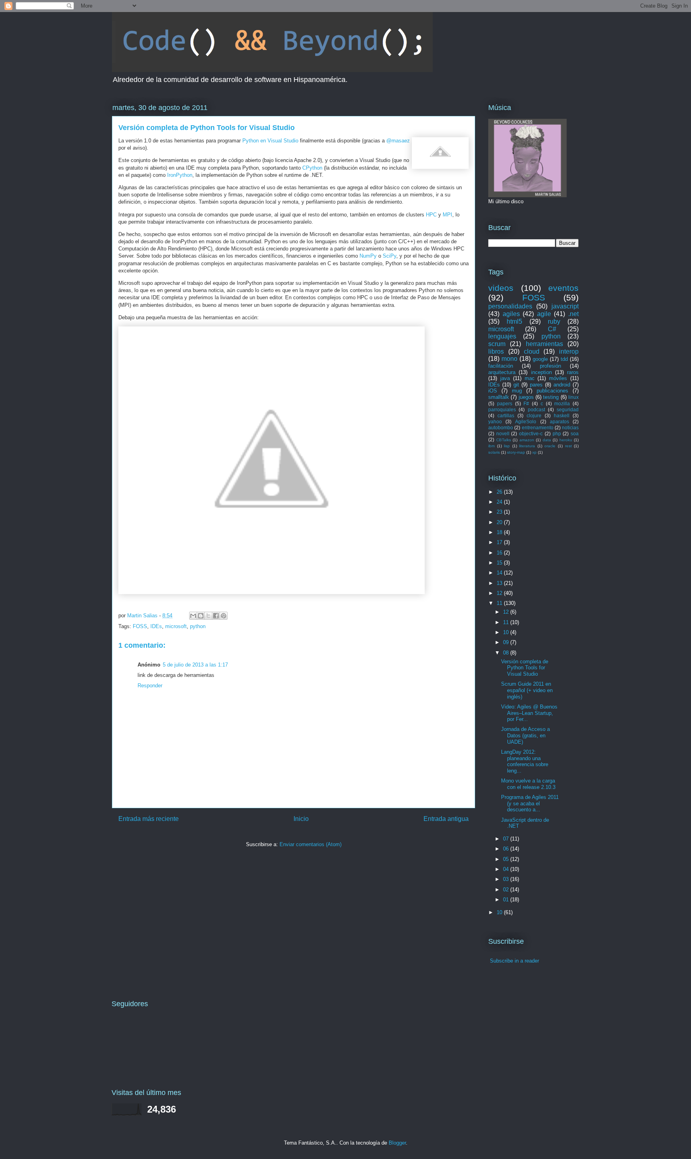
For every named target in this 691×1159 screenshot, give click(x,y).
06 (506, 849)
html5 (514, 321)
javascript (565, 306)
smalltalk (498, 397)
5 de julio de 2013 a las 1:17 (195, 665)
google (540, 359)
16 (500, 553)
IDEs (156, 626)
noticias (570, 427)
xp (534, 452)
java (505, 378)
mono (509, 358)
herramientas (544, 343)
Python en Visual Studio (270, 141)
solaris (494, 452)
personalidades (510, 306)
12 (500, 593)
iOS (492, 391)
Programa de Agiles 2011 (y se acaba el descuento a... (530, 803)
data (547, 440)
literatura (527, 446)
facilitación (500, 366)
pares (536, 385)
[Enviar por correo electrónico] (193, 616)
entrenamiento (537, 427)
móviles (558, 378)
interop (569, 351)
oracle (549, 446)
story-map (516, 452)
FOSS (140, 626)
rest (568, 446)
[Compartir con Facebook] (216, 616)
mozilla (562, 403)
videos (500, 287)
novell (502, 433)
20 (500, 522)
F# (526, 403)
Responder (150, 686)
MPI (447, 215)
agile (544, 313)
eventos (563, 287)
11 (500, 603)
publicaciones (552, 391)
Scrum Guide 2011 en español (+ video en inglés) (527, 690)
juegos (526, 397)
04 (506, 869)
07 (506, 839)
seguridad (568, 409)
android (561, 385)
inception (541, 372)
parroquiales (502, 409)
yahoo (495, 421)
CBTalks (503, 440)
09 (506, 642)
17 (500, 542)
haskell (561, 415)
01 (506, 900)
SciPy (389, 256)
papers (504, 403)
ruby (554, 321)
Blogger (397, 1143)
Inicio (301, 818)
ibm (491, 446)
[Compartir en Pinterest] (224, 616)
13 (500, 583)
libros (496, 351)
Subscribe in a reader (514, 961)
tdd (564, 359)
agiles (511, 313)
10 (506, 632)
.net (573, 313)
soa (575, 433)
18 (500, 532)
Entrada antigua (446, 818)
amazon (526, 440)
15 (500, 563)
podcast (536, 409)
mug (517, 391)
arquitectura (501, 372)
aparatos (559, 421)
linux (573, 397)
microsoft (176, 626)
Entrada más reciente (148, 818)
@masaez (398, 141)
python (198, 626)
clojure (534, 415)
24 (500, 502)
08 (506, 653)
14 (500, 573)
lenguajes (502, 336)
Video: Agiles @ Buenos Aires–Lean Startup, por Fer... (529, 713)
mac (530, 378)
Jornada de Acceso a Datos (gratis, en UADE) (525, 735)
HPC (431, 215)
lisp (507, 446)
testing (551, 397)
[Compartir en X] (208, 616)
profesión (550, 366)
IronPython (179, 175)
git (516, 385)
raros (573, 372)
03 (506, 879)
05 (506, 859)
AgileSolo (525, 421)
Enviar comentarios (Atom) (311, 844)
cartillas (505, 415)
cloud (531, 351)
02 (506, 890)
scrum (496, 343)
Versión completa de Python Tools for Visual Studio (524, 668)
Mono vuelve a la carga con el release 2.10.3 (528, 784)
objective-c (531, 433)
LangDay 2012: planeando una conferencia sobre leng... (524, 761)
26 (500, 492)
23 (500, 512)
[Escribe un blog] (201, 616)
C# (552, 329)
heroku (565, 440)
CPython (312, 168)
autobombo (500, 427)
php (557, 433)
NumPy (368, 256)
